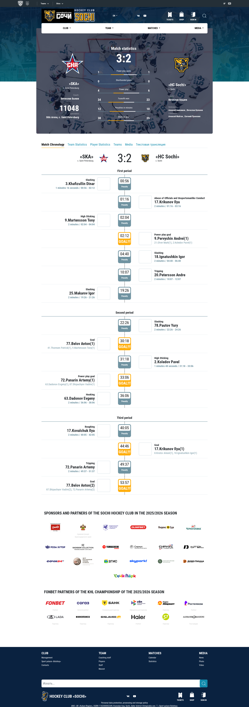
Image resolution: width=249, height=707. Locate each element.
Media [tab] (129, 144)
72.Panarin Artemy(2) (84, 489)
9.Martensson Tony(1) (83, 347)
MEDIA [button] (198, 28)
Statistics (152, 661)
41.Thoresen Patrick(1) (59, 347)
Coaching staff (105, 657)
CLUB (45, 653)
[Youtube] (229, 3)
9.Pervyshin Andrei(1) (171, 238)
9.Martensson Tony (80, 220)
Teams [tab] (117, 144)
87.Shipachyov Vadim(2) (58, 489)
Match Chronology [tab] (53, 144)
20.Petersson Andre (169, 275)
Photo (201, 661)
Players (102, 661)
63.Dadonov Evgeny (79, 398)
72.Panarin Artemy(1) (78, 380)
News (201, 657)
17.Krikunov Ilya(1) (169, 449)
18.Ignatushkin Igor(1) (185, 453)
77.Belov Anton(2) (80, 485)
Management (47, 657)
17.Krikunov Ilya (167, 202)
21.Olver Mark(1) (163, 242)
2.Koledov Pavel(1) (182, 242)
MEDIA (203, 653)
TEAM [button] (108, 28)
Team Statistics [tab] (77, 144)
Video (201, 665)
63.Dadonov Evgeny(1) (56, 384)
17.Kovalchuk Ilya (81, 430)
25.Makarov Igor (82, 293)
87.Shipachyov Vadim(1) (82, 384)
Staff (101, 665)
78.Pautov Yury (166, 325)
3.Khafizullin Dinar (80, 183)
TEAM (102, 653)
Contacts (45, 665)
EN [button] (114, 15)
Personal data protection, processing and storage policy (124, 703)
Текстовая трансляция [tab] (150, 144)
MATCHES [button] (153, 28)
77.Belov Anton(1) (80, 343)
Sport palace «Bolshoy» (51, 661)
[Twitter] (224, 3)
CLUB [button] (66, 28)
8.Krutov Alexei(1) (163, 453)
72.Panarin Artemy (80, 467)
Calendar (152, 657)
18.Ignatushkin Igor (169, 256)
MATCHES (155, 653)
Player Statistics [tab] (100, 144)
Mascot (102, 669)
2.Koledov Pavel (166, 362)
